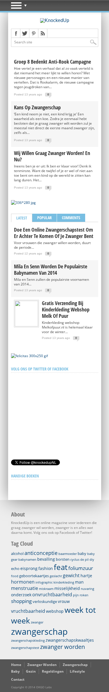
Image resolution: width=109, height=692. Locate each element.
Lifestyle (77, 671)
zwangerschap (39, 631)
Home (16, 664)
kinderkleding (63, 582)
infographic (44, 582)
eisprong (28, 568)
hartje (86, 575)
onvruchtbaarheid (52, 594)
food (14, 576)
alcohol (17, 553)
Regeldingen (53, 671)
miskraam (46, 589)
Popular (44, 217)
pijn (76, 595)
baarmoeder (67, 554)
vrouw (64, 601)
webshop (55, 611)
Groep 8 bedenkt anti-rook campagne (52, 61)
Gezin (31, 671)
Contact (17, 679)
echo (15, 568)
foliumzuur (80, 568)
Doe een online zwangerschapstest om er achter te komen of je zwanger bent (53, 232)
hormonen (23, 582)
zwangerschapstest (25, 648)
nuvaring (87, 589)
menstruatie (24, 588)
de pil (84, 560)
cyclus (74, 560)
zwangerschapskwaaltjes (70, 640)
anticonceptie (41, 552)
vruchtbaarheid (28, 611)
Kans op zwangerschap (37, 107)
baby (82, 553)
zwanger (37, 622)
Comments (71, 217)
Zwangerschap (75, 664)
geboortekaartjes (34, 575)
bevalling (46, 559)
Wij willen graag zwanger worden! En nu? (52, 156)
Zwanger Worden (42, 664)
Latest (21, 218)
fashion (45, 568)
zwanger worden (62, 647)
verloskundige (45, 601)
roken (84, 595)
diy (92, 560)
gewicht (71, 575)
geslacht (56, 576)
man (79, 582)
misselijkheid (67, 588)
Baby (15, 671)
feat (60, 567)
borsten (62, 559)
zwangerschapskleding (28, 641)
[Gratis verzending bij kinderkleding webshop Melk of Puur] (26, 325)
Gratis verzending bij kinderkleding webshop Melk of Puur (66, 309)
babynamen (27, 560)
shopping (21, 601)
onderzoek (21, 594)
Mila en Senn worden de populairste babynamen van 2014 (50, 269)
